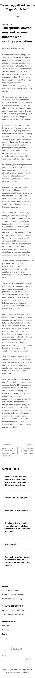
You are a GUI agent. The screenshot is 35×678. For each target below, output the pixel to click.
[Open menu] (17, 16)
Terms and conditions (10, 590)
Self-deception (11, 544)
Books (4, 634)
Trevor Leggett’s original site (12, 614)
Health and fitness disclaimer (13, 595)
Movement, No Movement (16, 510)
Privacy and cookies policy (12, 599)
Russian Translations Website (13, 610)
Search (4, 656)
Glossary (5, 630)
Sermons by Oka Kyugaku (16, 498)
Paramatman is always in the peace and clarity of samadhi (8, 450)
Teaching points (7, 24)
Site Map (5, 626)
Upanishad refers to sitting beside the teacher (26, 449)
